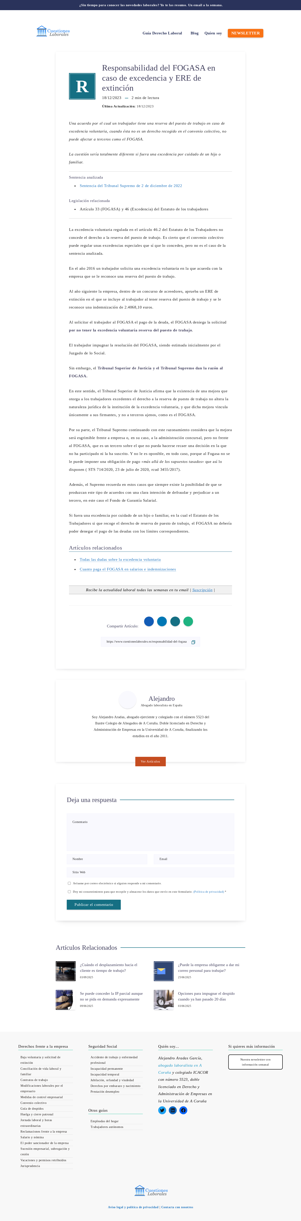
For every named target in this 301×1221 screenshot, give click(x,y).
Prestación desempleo (105, 1091)
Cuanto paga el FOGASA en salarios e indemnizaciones (128, 569)
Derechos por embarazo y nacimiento (116, 1086)
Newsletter (245, 33)
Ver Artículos (150, 761)
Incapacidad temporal (105, 1074)
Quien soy (213, 33)
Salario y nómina (32, 1137)
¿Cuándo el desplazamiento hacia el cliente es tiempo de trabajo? (108, 968)
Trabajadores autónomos (107, 1127)
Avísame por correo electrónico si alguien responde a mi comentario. (117, 883)
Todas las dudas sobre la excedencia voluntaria (120, 559)
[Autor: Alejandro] (127, 700)
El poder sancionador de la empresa (44, 1143)
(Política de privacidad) (208, 891)
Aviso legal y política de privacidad (133, 1207)
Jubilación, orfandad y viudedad (112, 1080)
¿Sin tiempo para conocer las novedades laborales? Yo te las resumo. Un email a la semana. (151, 5)
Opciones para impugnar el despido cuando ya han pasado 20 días (206, 996)
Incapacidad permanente (107, 1068)
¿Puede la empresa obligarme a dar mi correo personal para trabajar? (208, 968)
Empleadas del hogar (105, 1121)
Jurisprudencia (30, 1166)
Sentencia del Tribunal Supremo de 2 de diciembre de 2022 (131, 185)
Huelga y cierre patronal (36, 1114)
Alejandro (162, 698)
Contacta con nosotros (177, 1207)
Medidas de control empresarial (41, 1097)
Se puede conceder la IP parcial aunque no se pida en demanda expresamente (111, 996)
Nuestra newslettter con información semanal (255, 1062)
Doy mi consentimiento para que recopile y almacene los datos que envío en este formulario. (150, 891)
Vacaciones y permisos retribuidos (43, 1160)
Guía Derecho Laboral (162, 33)
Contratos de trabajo (34, 1080)
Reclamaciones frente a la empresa (43, 1131)
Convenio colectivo (33, 1103)
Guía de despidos (31, 1108)
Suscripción (202, 590)
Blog (195, 33)
